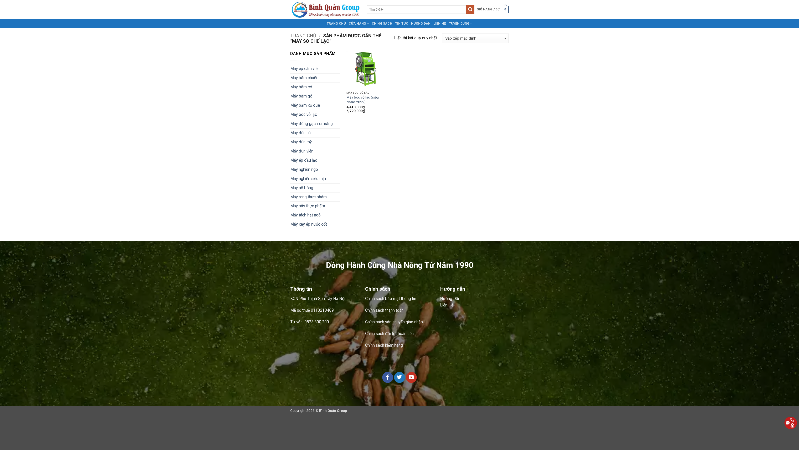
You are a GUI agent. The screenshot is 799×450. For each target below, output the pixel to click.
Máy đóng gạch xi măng (311, 123)
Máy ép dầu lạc (303, 160)
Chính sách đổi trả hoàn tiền (389, 333)
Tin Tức (401, 23)
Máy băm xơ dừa (305, 105)
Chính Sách (382, 23)
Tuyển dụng (459, 23)
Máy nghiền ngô (304, 169)
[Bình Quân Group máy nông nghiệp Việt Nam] (325, 10)
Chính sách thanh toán (384, 310)
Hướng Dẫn (421, 23)
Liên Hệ (439, 23)
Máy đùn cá (300, 132)
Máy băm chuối (303, 77)
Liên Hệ (446, 305)
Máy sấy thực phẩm (307, 206)
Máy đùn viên (301, 151)
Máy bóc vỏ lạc (303, 114)
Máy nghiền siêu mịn (308, 178)
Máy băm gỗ (301, 96)
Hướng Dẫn (450, 298)
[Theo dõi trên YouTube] (411, 377)
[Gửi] (470, 9)
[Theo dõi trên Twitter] (399, 377)
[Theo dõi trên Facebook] (387, 377)
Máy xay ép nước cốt (308, 224)
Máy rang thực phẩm (308, 197)
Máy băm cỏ (301, 87)
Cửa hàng (357, 23)
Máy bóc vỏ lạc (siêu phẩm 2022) (362, 99)
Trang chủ (336, 23)
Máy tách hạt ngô (305, 215)
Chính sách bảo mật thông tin (390, 298)
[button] (493, 9)
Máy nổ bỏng (301, 187)
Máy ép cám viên (305, 68)
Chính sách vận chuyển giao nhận (394, 322)
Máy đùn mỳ (301, 142)
